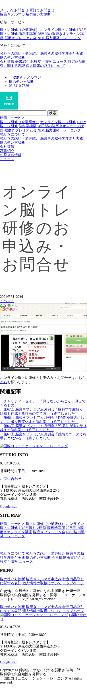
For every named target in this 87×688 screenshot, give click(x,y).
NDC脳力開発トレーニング (59, 38)
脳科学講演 (28, 34)
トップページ (73, 583)
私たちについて (12, 134)
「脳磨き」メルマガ (25, 77)
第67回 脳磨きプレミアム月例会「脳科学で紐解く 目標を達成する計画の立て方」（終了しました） (41, 411)
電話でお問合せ (41, 10)
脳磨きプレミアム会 (20, 38)
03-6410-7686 (19, 86)
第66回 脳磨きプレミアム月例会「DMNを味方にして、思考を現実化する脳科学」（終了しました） (42, 420)
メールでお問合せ (14, 10)
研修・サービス (12, 118)
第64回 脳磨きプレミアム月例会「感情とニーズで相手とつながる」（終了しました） (43, 436)
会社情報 (7, 61)
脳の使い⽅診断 (38, 14)
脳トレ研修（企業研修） (19, 30)
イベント (7, 301)
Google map (8, 506)
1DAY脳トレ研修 (32, 528)
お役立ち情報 (41, 61)
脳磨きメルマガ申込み (44, 579)
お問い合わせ (10, 479)
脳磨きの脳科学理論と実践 (61, 53)
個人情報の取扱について (45, 66)
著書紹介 (22, 61)
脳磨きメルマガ (12, 14)
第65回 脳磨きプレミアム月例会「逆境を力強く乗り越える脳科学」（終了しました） (43, 428)
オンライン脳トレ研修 (58, 30)
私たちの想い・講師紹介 (19, 53)
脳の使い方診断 (12, 57)
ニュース (60, 61)
